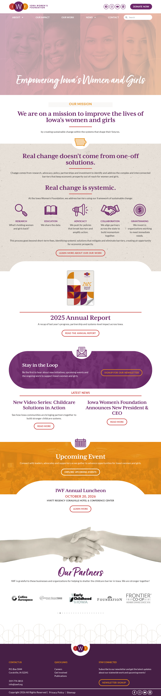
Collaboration (110, 221)
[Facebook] (106, 6)
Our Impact (43, 17)
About (16, 17)
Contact (113, 17)
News (89, 17)
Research (21, 221)
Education (50, 221)
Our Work (68, 17)
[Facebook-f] (134, 692)
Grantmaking (139, 221)
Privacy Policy (56, 692)
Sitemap (71, 692)
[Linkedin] (123, 6)
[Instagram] (111, 6)
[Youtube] (117, 6)
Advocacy (80, 221)
